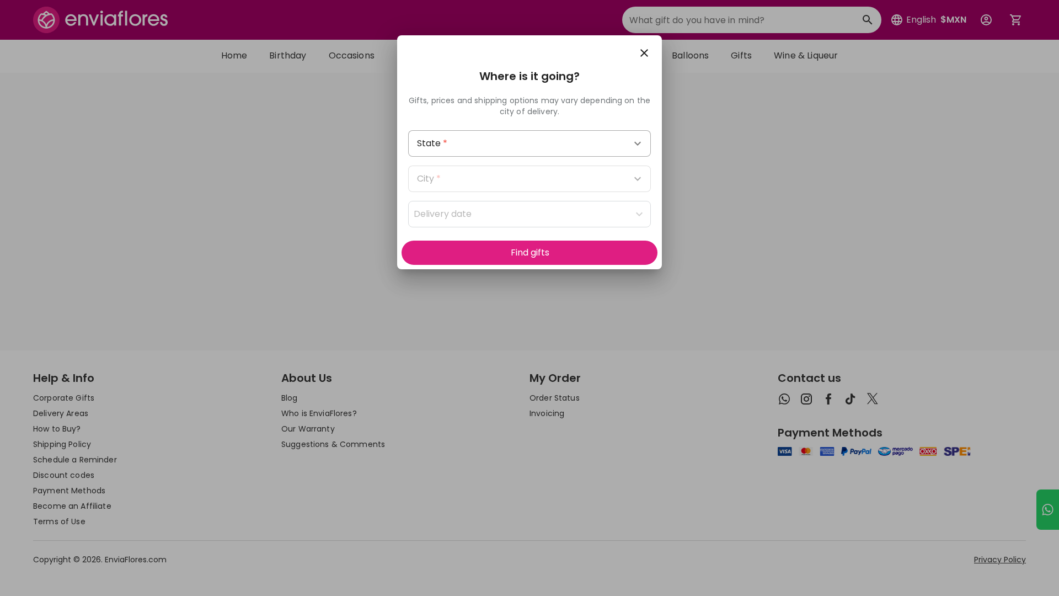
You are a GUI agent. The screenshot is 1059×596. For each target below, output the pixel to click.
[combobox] (529, 143)
